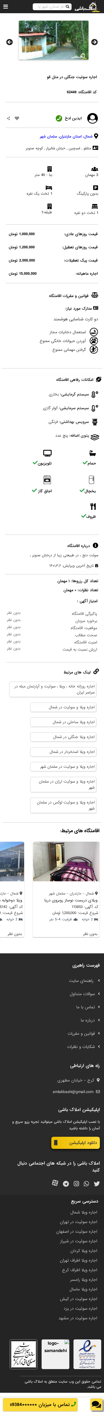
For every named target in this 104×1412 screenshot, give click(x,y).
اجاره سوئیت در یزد (80, 1308)
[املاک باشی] (87, 6)
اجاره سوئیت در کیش (78, 1299)
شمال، (88, 136)
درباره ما (88, 1020)
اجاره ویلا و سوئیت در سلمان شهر (67, 767)
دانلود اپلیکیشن (83, 1142)
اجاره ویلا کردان (83, 1251)
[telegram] (66, 1184)
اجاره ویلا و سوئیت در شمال (72, 707)
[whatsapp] (86, 1184)
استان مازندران (70, 136)
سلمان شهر (48, 136)
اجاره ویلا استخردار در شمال (72, 752)
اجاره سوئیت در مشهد (78, 1318)
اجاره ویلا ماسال (83, 1289)
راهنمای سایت (82, 981)
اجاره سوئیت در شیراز (78, 1241)
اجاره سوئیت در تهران (78, 1222)
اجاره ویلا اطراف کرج (79, 1270)
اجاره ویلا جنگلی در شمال (74, 737)
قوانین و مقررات (81, 1033)
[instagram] (76, 1184)
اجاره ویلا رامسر (83, 1279)
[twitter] (97, 1184)
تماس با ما (85, 1007)
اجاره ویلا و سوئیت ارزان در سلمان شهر (67, 784)
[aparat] (55, 1184)
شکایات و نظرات (81, 1047)
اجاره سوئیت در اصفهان (76, 1231)
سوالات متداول (82, 994)
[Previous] (9, 42)
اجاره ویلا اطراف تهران (78, 1260)
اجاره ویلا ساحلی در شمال (74, 722)
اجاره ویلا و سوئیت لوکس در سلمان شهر (66, 805)
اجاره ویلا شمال (83, 1212)
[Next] (94, 42)
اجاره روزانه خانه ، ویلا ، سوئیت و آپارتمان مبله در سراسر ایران (54, 689)
